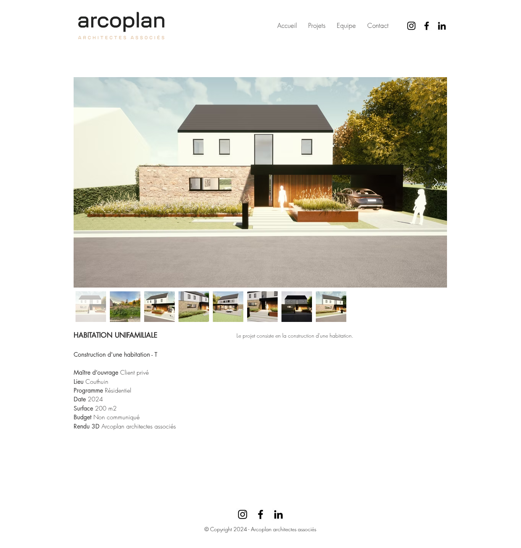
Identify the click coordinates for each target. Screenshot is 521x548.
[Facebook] (426, 25)
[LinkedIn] (441, 25)
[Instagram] (411, 25)
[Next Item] (436, 182)
